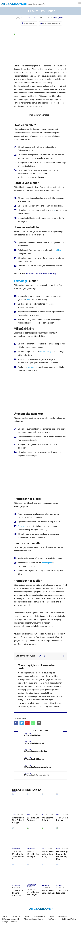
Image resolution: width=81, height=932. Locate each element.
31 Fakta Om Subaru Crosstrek (18, 893)
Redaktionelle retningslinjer (51, 23)
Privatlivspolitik (39, 916)
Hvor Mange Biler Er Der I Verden (18, 820)
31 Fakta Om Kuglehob (62, 891)
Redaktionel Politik (69, 919)
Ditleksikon (14, 3)
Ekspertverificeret (30, 23)
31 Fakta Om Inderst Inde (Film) (48, 854)
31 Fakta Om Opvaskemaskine (50, 891)
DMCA (27, 916)
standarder (57, 686)
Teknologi (20, 281)
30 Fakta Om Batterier (33, 819)
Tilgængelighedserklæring (33, 919)
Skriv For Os (62, 916)
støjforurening (45, 351)
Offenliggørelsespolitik (10, 919)
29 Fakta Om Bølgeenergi (34, 743)
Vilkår (52, 916)
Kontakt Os (16, 916)
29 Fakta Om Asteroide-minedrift (37, 775)
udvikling (57, 250)
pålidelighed (47, 563)
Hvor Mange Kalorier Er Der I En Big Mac (62, 855)
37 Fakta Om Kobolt (48, 819)
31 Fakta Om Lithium (62, 819)
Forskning (22, 526)
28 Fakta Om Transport (33, 855)
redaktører (32, 693)
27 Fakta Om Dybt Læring (34, 759)
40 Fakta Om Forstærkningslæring (37, 767)
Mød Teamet (52, 919)
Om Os (4, 916)
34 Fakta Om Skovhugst (33, 893)
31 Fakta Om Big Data (32, 735)
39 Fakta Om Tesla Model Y (18, 856)
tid (55, 210)
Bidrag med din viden (9, 922)
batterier (31, 367)
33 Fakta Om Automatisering (35, 751)
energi (29, 299)
